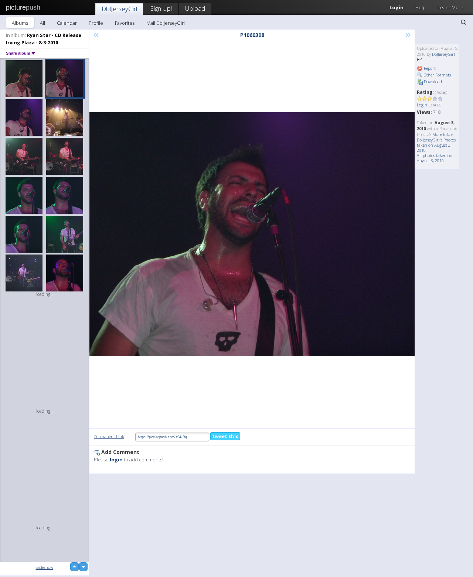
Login (396, 7)
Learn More (450, 7)
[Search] (463, 22)
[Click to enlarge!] (252, 234)
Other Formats (437, 75)
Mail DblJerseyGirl (165, 23)
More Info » (442, 134)
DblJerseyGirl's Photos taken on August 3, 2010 (436, 145)
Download (432, 81)
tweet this (225, 436)
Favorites (125, 23)
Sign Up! (161, 8)
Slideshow (44, 567)
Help (420, 7)
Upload (195, 8)
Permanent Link (109, 436)
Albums (20, 23)
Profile (96, 23)
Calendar (67, 23)
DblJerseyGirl (119, 8)
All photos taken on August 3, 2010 (434, 158)
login (116, 459)
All (42, 23)
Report (429, 68)
